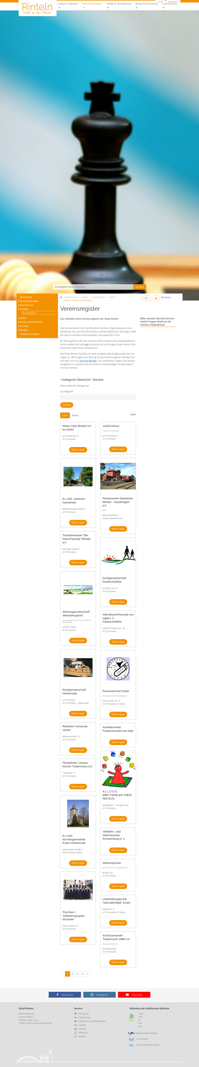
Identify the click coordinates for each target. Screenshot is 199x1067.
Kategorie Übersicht (76, 379)
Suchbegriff (66, 391)
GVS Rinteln (142, 1039)
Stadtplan (83, 1032)
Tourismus (26, 297)
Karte (75, 415)
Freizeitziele (26, 305)
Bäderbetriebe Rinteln (146, 1033)
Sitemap (82, 1029)
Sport (23, 318)
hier (86, 344)
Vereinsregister (29, 313)
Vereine (24, 309)
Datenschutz (169, 3)
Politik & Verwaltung (118, 3)
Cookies (82, 1025)
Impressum (83, 1013)
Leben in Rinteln (68, 3)
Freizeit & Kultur (92, 3)
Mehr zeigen (78, 449)
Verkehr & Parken (29, 334)
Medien (24, 330)
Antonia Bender (88, 360)
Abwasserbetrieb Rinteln (148, 1045)
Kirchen (24, 326)
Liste (65, 415)
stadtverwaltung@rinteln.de (39, 1023)
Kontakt (82, 1036)
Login (133, 414)
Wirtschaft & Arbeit (146, 3)
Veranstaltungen (29, 301)
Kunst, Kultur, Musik (31, 322)
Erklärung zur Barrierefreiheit (92, 1021)
